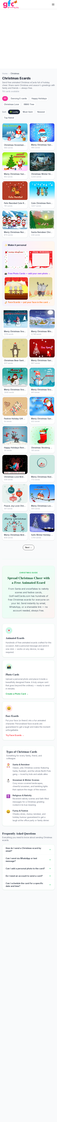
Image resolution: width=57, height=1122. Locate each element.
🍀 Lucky (14, 112)
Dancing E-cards (19, 98)
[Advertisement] (28, 39)
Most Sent (28, 112)
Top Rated (9, 118)
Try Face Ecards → (15, 735)
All (5, 98)
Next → (28, 547)
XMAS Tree (29, 104)
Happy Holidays (39, 98)
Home (5, 73)
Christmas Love (11, 104)
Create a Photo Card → (17, 694)
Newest (41, 112)
